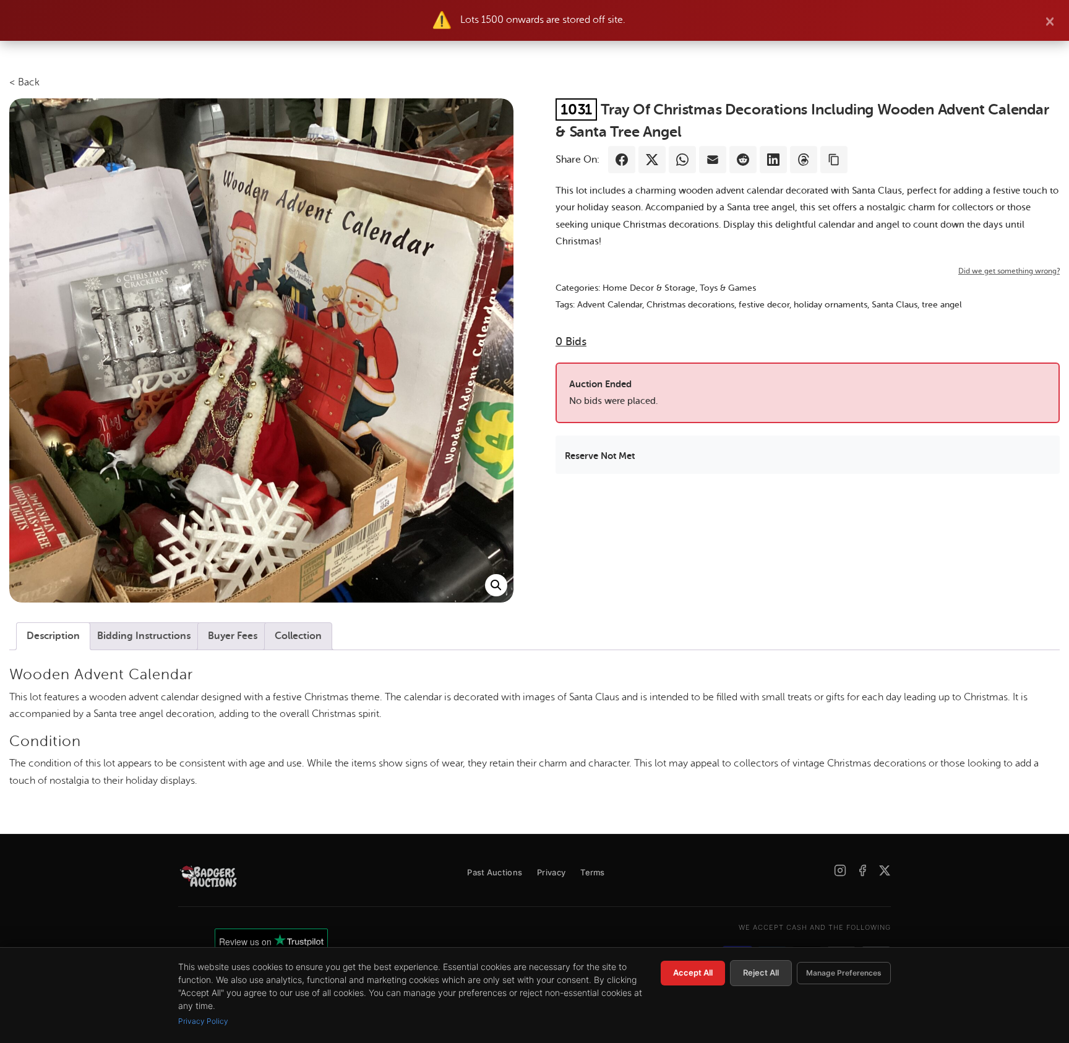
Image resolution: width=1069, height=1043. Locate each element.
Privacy (551, 872)
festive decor (764, 304)
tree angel (942, 304)
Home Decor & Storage (649, 288)
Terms (592, 872)
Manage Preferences (844, 972)
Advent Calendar (609, 304)
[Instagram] (840, 870)
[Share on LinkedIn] (773, 159)
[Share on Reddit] (743, 159)
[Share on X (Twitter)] (652, 159)
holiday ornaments (830, 304)
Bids (571, 341)
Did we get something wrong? (1009, 271)
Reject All (761, 972)
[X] (884, 870)
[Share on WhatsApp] (682, 159)
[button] (496, 585)
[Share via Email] (712, 159)
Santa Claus (894, 304)
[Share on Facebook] (621, 159)
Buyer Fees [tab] (232, 636)
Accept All (693, 972)
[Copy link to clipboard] (834, 159)
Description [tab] (53, 636)
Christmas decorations (690, 304)
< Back (24, 82)
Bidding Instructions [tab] (144, 636)
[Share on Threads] (803, 159)
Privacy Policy (203, 1021)
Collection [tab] (298, 636)
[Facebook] (862, 870)
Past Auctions (494, 872)
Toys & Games (728, 288)
